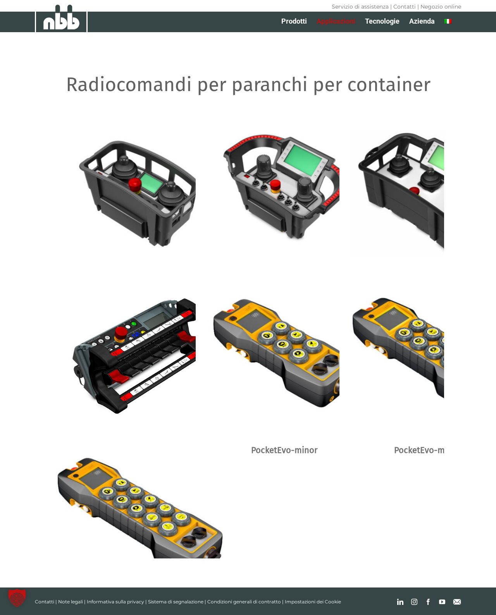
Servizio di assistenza (360, 6)
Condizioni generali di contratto (244, 602)
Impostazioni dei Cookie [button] (313, 602)
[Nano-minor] (140, 192)
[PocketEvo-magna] (140, 517)
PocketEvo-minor (284, 450)
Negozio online (440, 6)
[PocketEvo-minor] (284, 354)
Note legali (70, 602)
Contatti (404, 6)
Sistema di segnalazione (175, 602)
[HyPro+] (140, 355)
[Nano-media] (284, 192)
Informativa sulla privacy (115, 602)
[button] (17, 598)
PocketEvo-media (428, 450)
